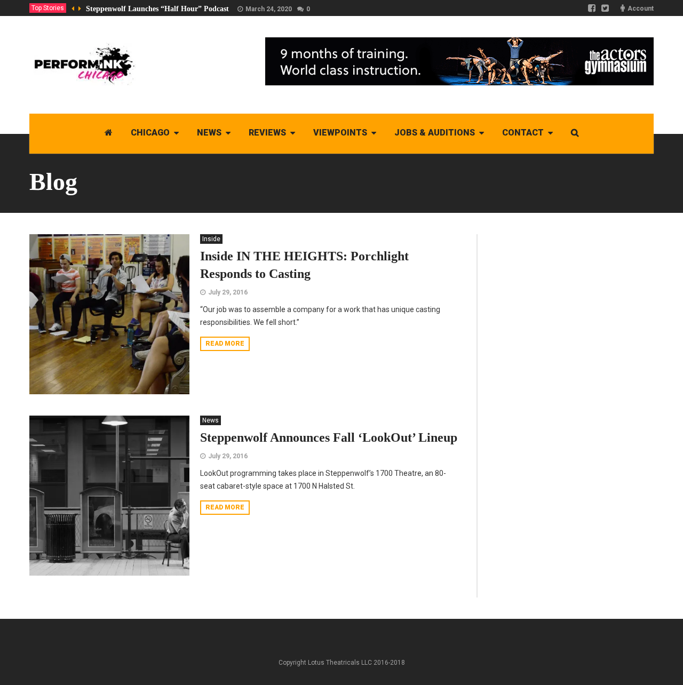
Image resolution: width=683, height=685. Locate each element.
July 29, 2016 (228, 292)
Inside (211, 239)
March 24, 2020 (268, 9)
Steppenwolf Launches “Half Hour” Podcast (157, 9)
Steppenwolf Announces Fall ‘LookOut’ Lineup (328, 437)
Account (641, 8)
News (210, 420)
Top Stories (47, 8)
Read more (224, 343)
